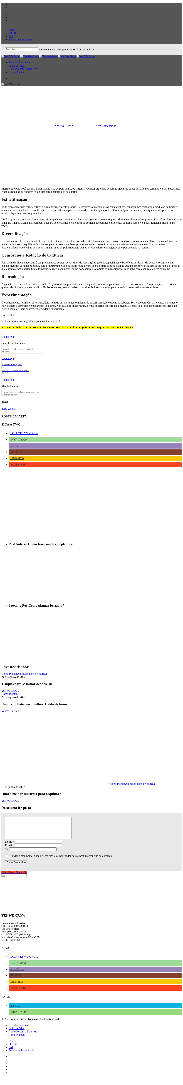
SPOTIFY (16, 452)
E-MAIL (15, 1005)
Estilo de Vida (16, 1028)
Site (7, 849)
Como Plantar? (91, 107)
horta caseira (8, 408)
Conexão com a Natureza (32, 673)
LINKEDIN (17, 458)
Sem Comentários (106, 125)
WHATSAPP (18, 1011)
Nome (9, 841)
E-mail (10, 845)
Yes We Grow (64, 126)
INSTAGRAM (19, 439)
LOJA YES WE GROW (24, 433)
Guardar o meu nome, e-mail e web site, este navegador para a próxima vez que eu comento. (61, 855)
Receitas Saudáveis (19, 1025)
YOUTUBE (17, 445)
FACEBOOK (18, 464)
